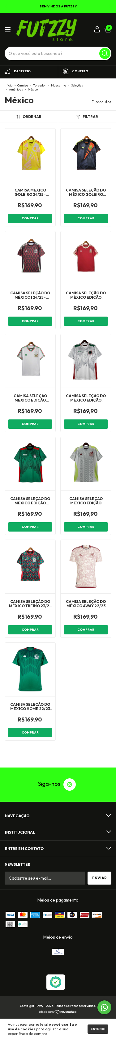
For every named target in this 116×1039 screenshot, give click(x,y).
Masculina (58, 85)
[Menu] (9, 29)
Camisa (22, 85)
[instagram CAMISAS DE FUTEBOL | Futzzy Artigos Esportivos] (69, 784)
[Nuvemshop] (58, 1012)
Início (8, 85)
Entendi (98, 1029)
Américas (16, 89)
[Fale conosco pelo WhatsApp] (104, 1007)
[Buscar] (104, 53)
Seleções (77, 85)
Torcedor (39, 85)
